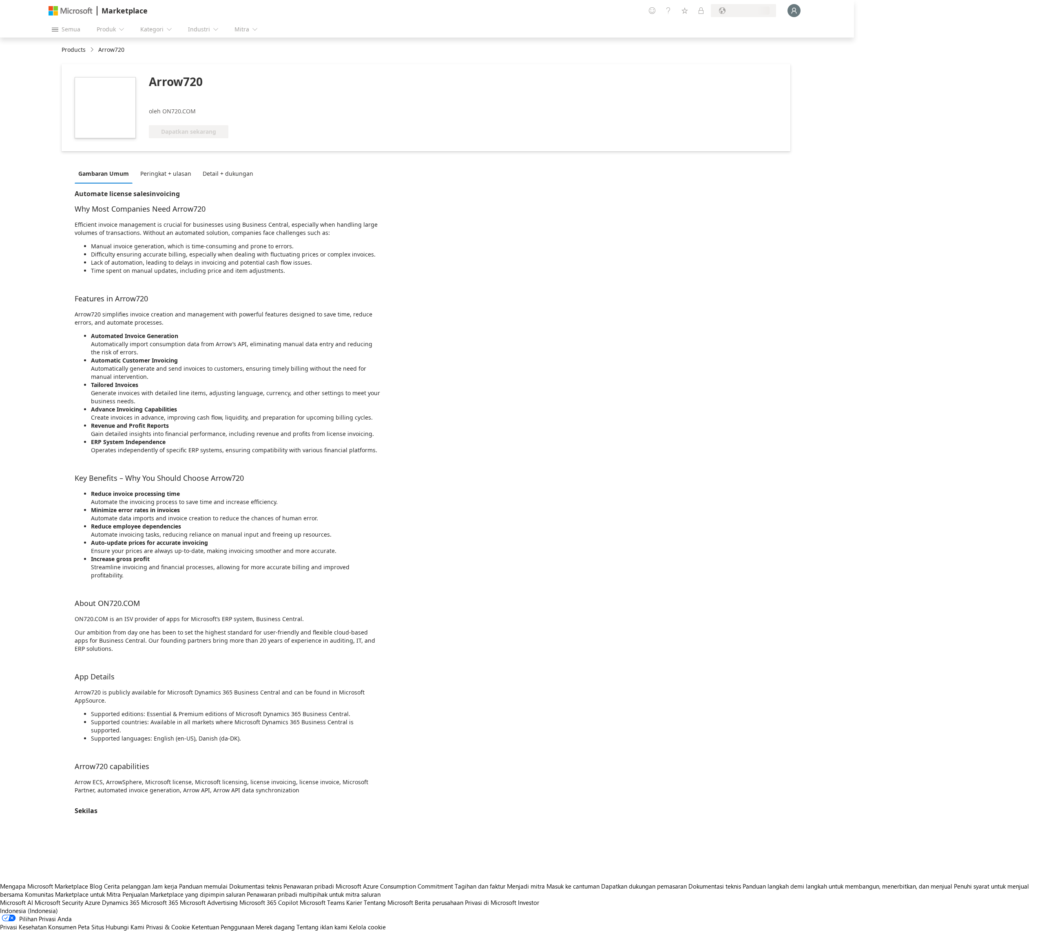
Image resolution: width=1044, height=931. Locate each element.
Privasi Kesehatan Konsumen (38, 927)
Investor (528, 902)
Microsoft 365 (159, 902)
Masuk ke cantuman (572, 886)
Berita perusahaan (439, 902)
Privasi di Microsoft (490, 902)
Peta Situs (91, 927)
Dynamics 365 (120, 902)
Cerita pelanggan (127, 886)
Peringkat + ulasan (165, 173)
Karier (354, 902)
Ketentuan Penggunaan (223, 927)
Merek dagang (275, 927)
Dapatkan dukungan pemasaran (644, 886)
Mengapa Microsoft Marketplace (44, 886)
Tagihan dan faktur (480, 886)
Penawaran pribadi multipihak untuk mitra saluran (313, 894)
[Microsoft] (71, 10)
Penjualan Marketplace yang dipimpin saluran (183, 894)
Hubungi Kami (125, 927)
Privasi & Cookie (168, 927)
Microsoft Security (59, 902)
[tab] (106, 173)
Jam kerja (164, 886)
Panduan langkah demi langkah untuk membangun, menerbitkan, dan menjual (847, 886)
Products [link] (74, 49)
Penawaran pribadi (308, 886)
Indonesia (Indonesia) (29, 911)
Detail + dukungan (228, 173)
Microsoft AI (16, 902)
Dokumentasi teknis (255, 886)
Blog (96, 886)
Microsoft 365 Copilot (268, 902)
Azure (92, 902)
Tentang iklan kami (321, 927)
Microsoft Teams (322, 902)
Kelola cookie (367, 927)
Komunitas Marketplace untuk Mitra (73, 894)
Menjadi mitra (526, 886)
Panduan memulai (203, 886)
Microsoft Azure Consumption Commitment (395, 886)
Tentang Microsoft (388, 902)
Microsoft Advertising (209, 902)
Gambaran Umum (103, 173)
